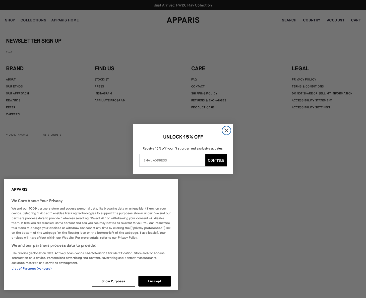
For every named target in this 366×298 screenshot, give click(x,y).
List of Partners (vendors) (31, 268)
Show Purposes (113, 281)
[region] (91, 234)
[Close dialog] (226, 130)
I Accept (154, 281)
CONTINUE (216, 160)
